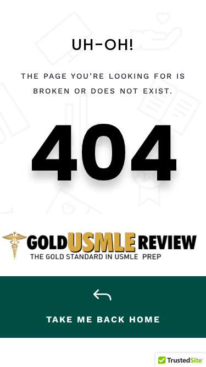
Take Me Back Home (103, 319)
